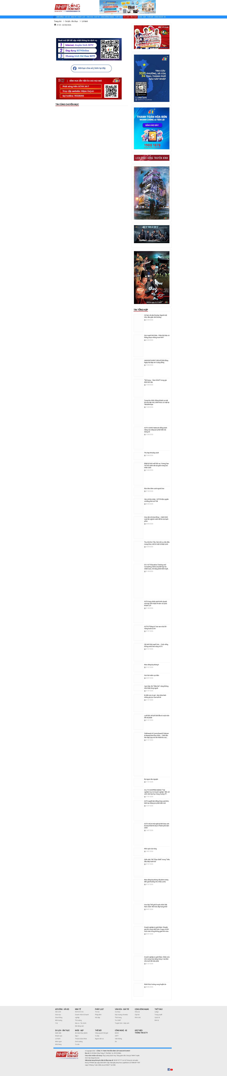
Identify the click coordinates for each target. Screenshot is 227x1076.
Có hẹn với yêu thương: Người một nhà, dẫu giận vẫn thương (155, 316)
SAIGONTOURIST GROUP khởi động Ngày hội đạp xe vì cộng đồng (156, 361)
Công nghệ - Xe (160, 17)
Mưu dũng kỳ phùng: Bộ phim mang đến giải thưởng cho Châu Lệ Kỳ (156, 881)
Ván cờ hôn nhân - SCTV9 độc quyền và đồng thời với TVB (156, 500)
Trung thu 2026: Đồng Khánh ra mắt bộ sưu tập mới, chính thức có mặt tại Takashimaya (156, 402)
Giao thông (58, 1017)
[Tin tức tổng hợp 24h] (67, 2)
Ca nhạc (117, 1012)
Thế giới (150, 17)
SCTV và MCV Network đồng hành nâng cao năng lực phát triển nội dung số (155, 430)
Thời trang (118, 1017)
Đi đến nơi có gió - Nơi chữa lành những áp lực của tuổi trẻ (155, 696)
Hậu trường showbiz (121, 1015)
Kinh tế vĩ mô (79, 1012)
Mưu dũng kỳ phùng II (151, 664)
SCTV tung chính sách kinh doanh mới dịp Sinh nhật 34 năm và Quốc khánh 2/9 (155, 603)
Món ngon (58, 1041)
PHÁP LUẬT (99, 1009)
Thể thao (118, 17)
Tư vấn (77, 1044)
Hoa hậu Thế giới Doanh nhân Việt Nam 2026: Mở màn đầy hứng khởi (155, 906)
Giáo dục (58, 1015)
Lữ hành (57, 1039)
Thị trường (78, 1020)
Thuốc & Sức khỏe (81, 1039)
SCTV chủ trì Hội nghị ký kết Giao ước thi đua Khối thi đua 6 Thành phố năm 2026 (156, 826)
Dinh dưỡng (79, 1041)
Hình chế (137, 1017)
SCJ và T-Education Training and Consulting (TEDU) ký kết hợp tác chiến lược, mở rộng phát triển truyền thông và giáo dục (156, 568)
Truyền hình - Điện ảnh (122, 1023)
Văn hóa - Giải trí (93, 17)
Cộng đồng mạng (107, 17)
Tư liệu (97, 1036)
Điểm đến (58, 1033)
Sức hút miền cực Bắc (151, 675)
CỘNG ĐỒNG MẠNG (142, 1009)
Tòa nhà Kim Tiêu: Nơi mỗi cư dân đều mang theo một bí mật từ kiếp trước (157, 543)
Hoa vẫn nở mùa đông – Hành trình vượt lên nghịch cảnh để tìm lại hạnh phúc (156, 519)
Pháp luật (81, 17)
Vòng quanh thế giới (101, 1033)
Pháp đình (98, 1015)
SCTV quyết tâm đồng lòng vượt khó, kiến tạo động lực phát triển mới (156, 802)
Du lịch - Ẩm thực (130, 17)
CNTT (116, 1036)
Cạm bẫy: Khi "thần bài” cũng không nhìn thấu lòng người (156, 687)
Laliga (157, 1012)
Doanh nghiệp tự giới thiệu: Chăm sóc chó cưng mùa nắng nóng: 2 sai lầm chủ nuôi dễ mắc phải (157, 959)
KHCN (117, 1033)
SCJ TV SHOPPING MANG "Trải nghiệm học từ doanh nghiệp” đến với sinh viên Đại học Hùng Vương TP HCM (157, 793)
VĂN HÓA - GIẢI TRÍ (122, 1009)
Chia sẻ (137, 1012)
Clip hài (137, 1015)
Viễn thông (118, 1039)
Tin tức (97, 1012)
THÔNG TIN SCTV (141, 1033)
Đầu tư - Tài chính (80, 1023)
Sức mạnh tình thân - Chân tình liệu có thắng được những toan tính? (157, 336)
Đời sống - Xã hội (63, 17)
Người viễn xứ (99, 1039)
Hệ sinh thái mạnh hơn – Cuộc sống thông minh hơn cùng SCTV (156, 645)
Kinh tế (73, 17)
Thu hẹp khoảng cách (151, 453)
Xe (116, 1041)
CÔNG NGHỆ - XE (121, 1030)
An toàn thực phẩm (81, 1033)
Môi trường (58, 1020)
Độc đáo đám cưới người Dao (154, 488)
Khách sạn (58, 1036)
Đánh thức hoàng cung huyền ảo (155, 984)
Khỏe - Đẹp (142, 17)
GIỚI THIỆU (139, 1030)
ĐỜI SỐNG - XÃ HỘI (62, 1009)
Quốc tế (157, 1017)
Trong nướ (158, 1015)
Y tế (56, 1023)
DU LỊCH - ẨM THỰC (62, 1030)
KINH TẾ (78, 1009)
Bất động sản (79, 1026)
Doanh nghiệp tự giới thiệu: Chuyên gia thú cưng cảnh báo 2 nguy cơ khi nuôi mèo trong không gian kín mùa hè (156, 930)
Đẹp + (77, 1036)
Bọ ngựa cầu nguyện (151, 779)
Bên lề (157, 1020)
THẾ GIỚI (98, 1030)
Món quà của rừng (150, 849)
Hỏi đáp (97, 1017)
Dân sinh (58, 1012)
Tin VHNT (118, 1020)
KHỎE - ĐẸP (79, 1030)
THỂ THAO (159, 1009)
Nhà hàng (58, 1044)
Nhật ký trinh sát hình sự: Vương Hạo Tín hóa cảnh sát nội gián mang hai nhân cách (156, 465)
